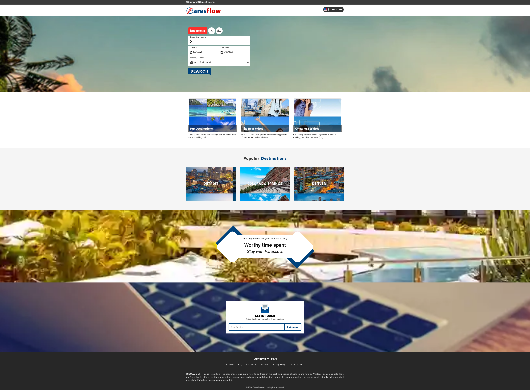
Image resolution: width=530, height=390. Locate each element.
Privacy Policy (278, 364)
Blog (240, 364)
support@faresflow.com (202, 2)
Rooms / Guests (197, 58)
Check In (193, 47)
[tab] (211, 30)
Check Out (225, 47)
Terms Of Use (296, 364)
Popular (251, 158)
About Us (230, 364)
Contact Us (251, 364)
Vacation (264, 364)
